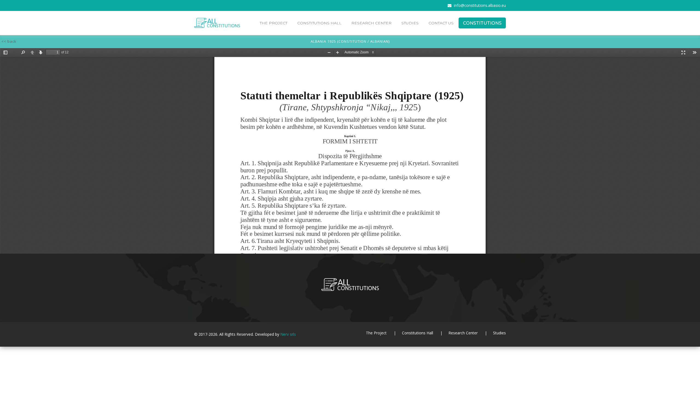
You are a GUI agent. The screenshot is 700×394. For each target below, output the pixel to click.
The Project (273, 23)
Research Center (371, 23)
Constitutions (482, 23)
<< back (8, 41)
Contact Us (441, 23)
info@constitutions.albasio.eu (480, 5)
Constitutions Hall (319, 23)
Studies (410, 23)
